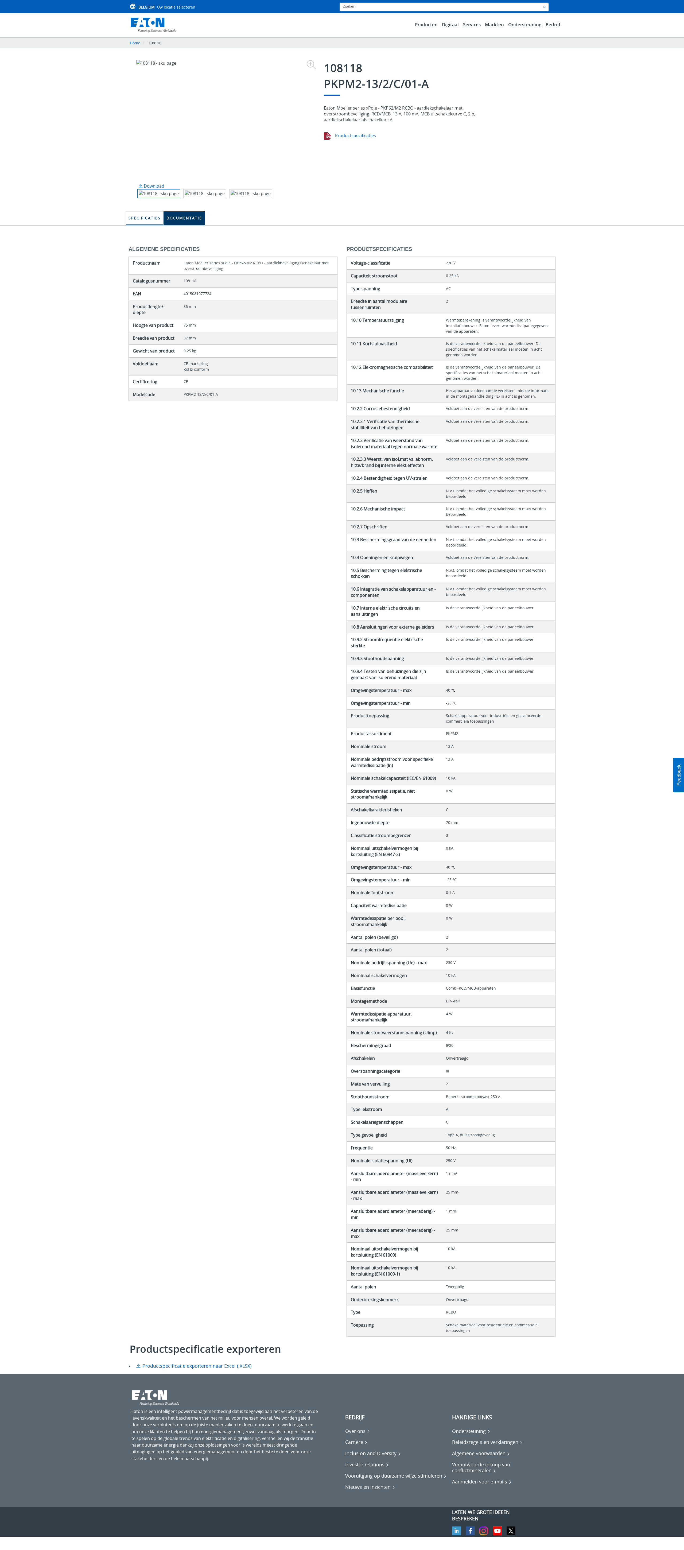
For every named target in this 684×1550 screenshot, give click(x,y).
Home (135, 42)
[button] (678, 775)
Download (153, 186)
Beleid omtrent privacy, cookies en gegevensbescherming (189, 1542)
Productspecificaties (355, 135)
